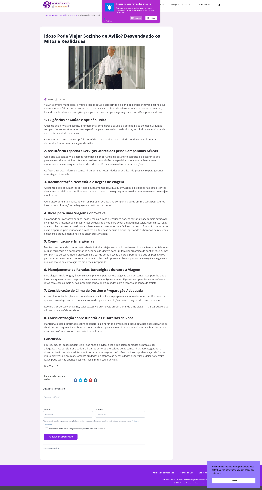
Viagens (73, 15)
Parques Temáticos (201, 479)
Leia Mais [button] (216, 473)
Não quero (136, 18)
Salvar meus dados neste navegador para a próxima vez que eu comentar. (77, 428)
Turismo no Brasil (168, 479)
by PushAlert (108, 21)
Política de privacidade (163, 472)
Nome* (48, 409)
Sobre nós (203, 472)
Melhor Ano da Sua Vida (56, 15)
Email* (99, 409)
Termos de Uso (186, 472)
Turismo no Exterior (185, 479)
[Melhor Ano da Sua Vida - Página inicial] (56, 5)
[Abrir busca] (218, 5)
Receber (151, 18)
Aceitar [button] (233, 481)
